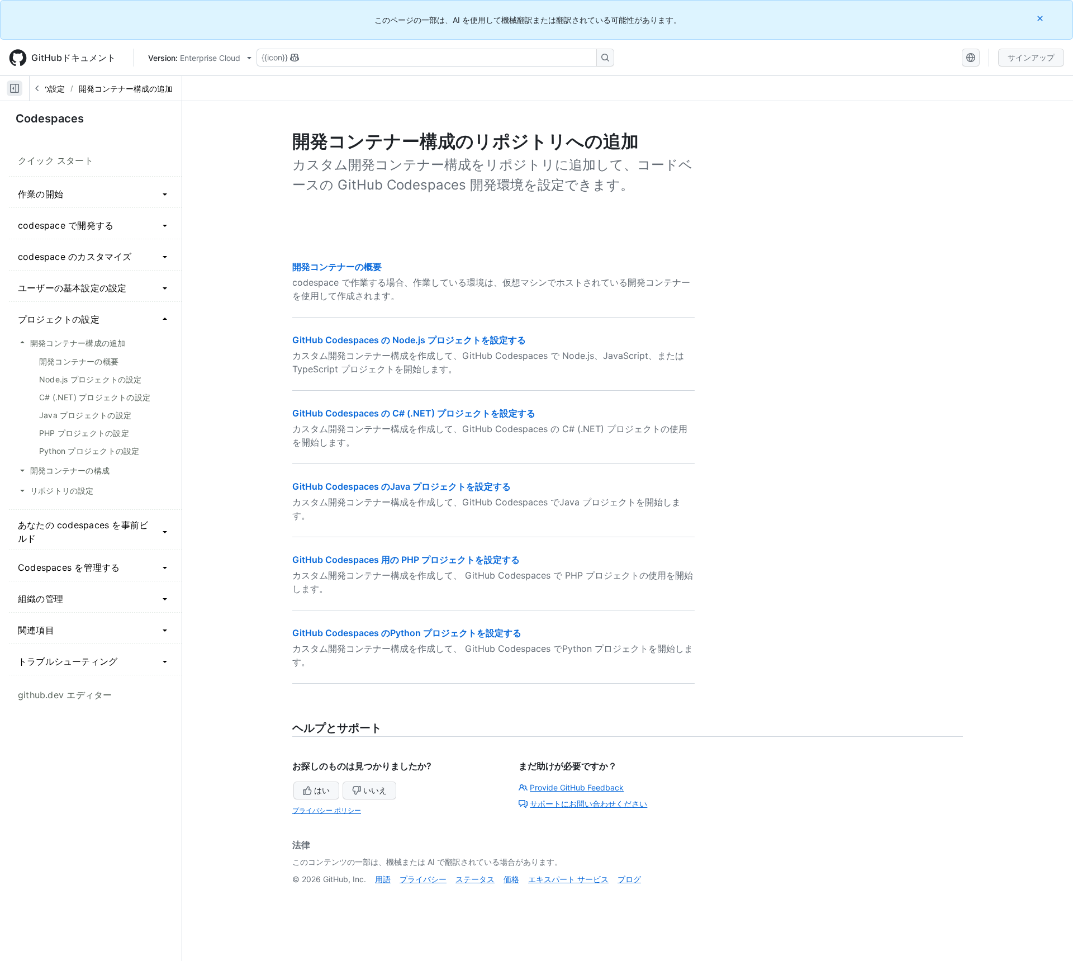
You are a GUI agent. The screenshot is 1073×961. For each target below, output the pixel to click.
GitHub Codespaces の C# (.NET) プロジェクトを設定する (413, 413)
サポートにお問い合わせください (588, 803)
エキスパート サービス (568, 879)
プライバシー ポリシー (326, 810)
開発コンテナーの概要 (337, 266)
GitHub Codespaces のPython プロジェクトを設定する (406, 632)
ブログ (629, 879)
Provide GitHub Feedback (577, 787)
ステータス (475, 879)
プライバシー (423, 879)
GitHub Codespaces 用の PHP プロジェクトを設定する (406, 559)
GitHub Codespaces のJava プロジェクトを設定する (401, 486)
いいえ (375, 790)
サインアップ (1031, 57)
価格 (511, 879)
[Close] (1041, 18)
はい (322, 790)
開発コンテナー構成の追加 (126, 88)
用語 (383, 879)
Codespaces (50, 118)
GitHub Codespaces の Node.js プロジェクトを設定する (409, 339)
